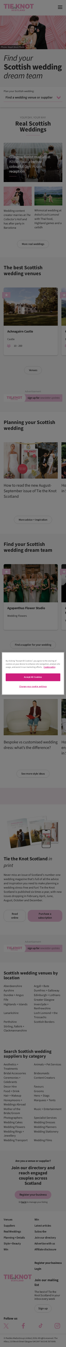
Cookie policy (49, 667)
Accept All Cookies (33, 677)
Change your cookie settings (33, 686)
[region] (33, 673)
